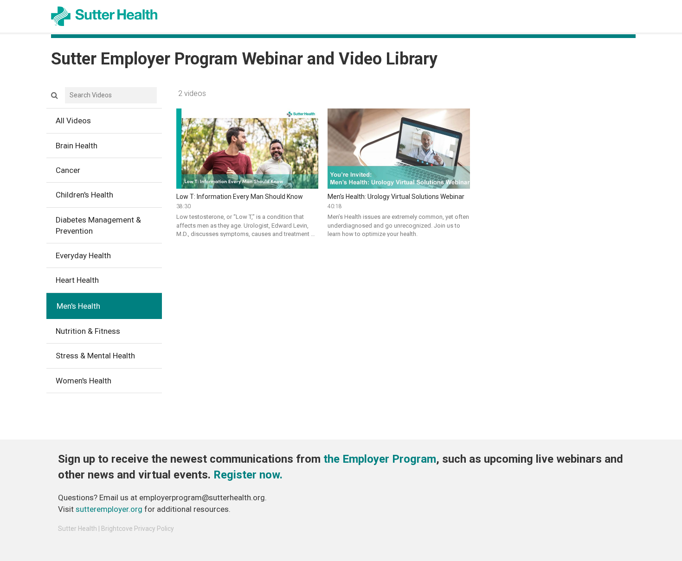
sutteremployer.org (109, 509)
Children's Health (84, 194)
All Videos (73, 120)
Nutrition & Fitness (88, 331)
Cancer (68, 170)
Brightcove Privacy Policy (137, 528)
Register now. (248, 474)
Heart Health (77, 280)
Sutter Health (77, 528)
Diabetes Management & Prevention (98, 225)
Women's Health (83, 380)
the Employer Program (379, 459)
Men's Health (78, 306)
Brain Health (76, 145)
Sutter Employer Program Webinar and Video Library (244, 59)
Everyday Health (83, 255)
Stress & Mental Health (95, 355)
